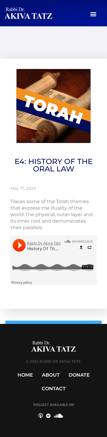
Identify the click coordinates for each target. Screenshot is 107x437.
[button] (93, 14)
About (51, 375)
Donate (79, 375)
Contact (54, 388)
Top (100, 429)
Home (25, 375)
